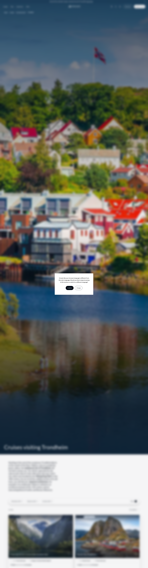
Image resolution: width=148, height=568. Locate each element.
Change (79, 288)
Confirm (69, 288)
